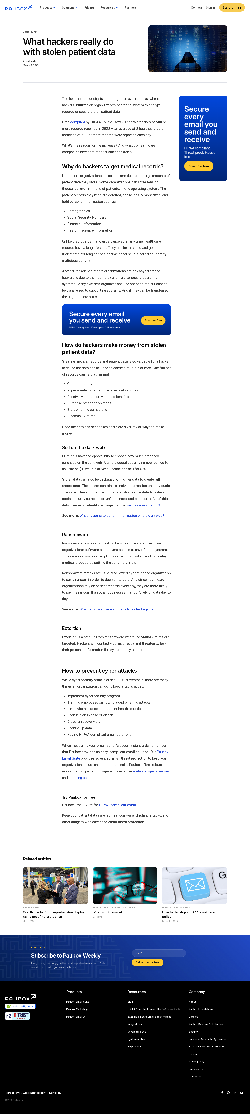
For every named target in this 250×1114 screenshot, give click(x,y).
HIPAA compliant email (117, 805)
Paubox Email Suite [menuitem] (77, 1001)
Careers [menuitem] (193, 1016)
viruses (164, 771)
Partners (131, 7)
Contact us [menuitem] (195, 1076)
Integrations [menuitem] (135, 1024)
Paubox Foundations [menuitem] (201, 1009)
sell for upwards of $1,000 (148, 505)
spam (152, 771)
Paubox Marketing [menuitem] (77, 1009)
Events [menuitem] (193, 1054)
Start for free (232, 7)
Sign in (210, 7)
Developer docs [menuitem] (137, 1031)
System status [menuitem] (136, 1039)
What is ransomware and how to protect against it (119, 609)
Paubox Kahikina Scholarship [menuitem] (206, 1024)
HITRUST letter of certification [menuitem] (207, 1046)
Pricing (89, 7)
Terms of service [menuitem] (13, 1092)
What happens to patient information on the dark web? (122, 516)
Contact (196, 7)
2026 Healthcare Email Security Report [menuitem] (150, 1016)
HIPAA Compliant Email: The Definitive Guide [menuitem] (154, 1009)
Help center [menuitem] (134, 1046)
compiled (77, 122)
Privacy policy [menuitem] (54, 1092)
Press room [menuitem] (196, 1069)
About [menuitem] (192, 1001)
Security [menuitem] (193, 1031)
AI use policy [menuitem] (196, 1061)
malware (140, 771)
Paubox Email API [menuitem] (76, 1016)
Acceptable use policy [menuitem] (34, 1092)
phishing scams (81, 778)
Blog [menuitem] (130, 1001)
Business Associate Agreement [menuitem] (208, 1039)
